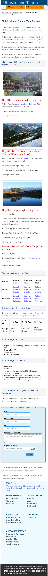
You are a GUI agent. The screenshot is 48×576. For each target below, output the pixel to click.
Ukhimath (26, 158)
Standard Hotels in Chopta (28, 289)
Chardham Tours (13, 523)
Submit (29, 454)
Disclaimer (11, 537)
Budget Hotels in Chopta (16, 289)
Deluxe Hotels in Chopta (39, 289)
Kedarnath (32, 504)
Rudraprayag (32, 258)
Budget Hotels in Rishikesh (17, 298)
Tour (36, 7)
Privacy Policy (12, 542)
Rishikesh (24, 104)
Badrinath (31, 506)
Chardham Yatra (13, 518)
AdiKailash (11, 7)
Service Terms (12, 544)
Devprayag (6, 261)
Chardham (21, 7)
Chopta (30, 499)
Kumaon (10, 504)
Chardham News (13, 520)
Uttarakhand (36, 50)
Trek (41, 7)
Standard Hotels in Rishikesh (28, 298)
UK (4, 7)
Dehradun (32, 104)
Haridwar (15, 104)
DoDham (29, 7)
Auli (29, 501)
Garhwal (10, 501)
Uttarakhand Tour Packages (12, 13)
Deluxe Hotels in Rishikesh (39, 298)
